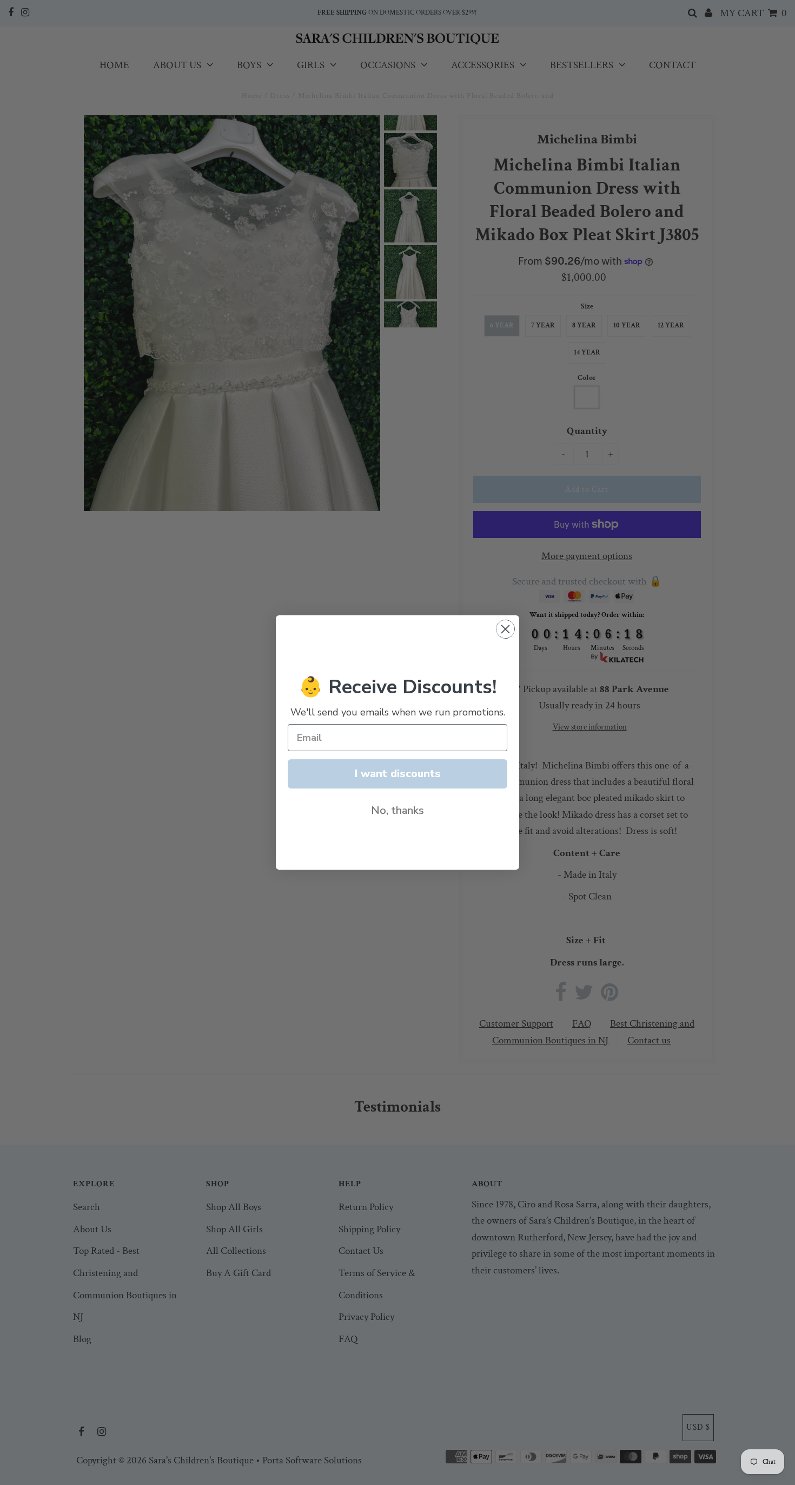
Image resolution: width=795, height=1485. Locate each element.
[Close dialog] (505, 629)
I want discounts (398, 773)
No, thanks (397, 810)
